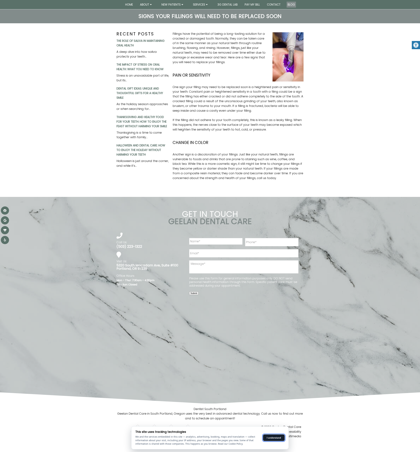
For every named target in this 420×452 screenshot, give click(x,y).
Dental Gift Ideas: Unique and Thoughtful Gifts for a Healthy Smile (139, 93)
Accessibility (292, 432)
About (144, 5)
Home (129, 5)
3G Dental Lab (227, 5)
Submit (193, 293)
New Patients (171, 5)
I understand (274, 437)
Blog (291, 5)
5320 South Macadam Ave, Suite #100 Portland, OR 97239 (147, 267)
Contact (274, 5)
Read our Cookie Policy (230, 443)
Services (199, 5)
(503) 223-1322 (129, 246)
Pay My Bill (252, 5)
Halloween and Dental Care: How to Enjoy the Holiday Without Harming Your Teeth (140, 150)
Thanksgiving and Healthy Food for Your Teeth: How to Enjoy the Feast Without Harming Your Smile (141, 121)
